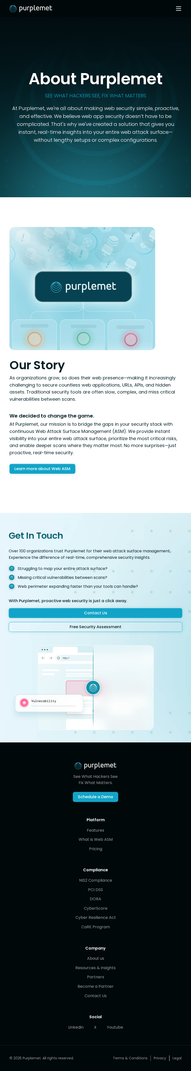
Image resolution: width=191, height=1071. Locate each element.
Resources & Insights (95, 968)
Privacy (160, 1058)
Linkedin (76, 1027)
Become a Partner (96, 986)
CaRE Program (95, 927)
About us (95, 958)
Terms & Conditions (130, 1058)
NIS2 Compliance (95, 880)
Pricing (95, 849)
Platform (96, 820)
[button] (179, 9)
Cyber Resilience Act (95, 917)
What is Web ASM (96, 839)
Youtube (115, 1027)
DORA (95, 899)
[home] (30, 8)
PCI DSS (95, 890)
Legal (177, 1058)
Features (95, 830)
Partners (95, 977)
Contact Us (96, 996)
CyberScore (95, 908)
